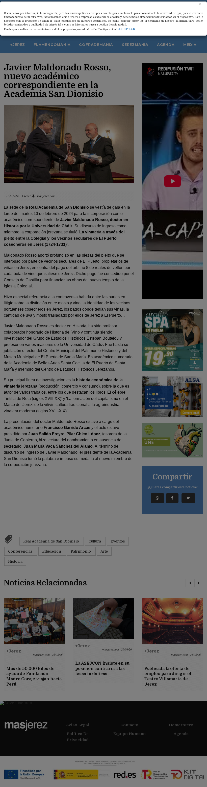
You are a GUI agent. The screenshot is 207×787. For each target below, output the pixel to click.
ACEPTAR (126, 29)
